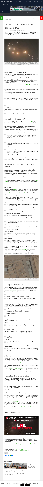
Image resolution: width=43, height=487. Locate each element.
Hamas (26, 18)
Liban (5, 19)
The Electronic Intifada (18, 449)
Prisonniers (25, 1)
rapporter (15, 401)
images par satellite (23, 249)
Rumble (26, 406)
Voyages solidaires (29, 12)
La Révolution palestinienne (6, 1)
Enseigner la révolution (4, 4)
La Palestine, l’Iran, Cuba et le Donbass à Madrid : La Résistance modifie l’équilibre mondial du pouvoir (9, 472)
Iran (35, 18)
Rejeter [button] (22, 485)
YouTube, (21, 406)
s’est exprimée (13, 290)
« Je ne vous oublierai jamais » (13, 362)
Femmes (15, 1)
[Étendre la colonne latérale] (1, 18)
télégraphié (15, 189)
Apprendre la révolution (5, 6)
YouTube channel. (16, 444)
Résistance (36, 1)
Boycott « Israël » (18, 12)
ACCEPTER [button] (27, 485)
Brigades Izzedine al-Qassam (10, 18)
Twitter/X (32, 406)
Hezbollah (31, 18)
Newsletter (36, 12)
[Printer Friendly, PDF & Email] (6, 453)
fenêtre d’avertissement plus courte (16, 192)
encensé (29, 121)
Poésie (19, 1)
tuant (26, 79)
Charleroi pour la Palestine (23, 450)
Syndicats (30, 1)
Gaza (24, 18)
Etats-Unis (19, 18)
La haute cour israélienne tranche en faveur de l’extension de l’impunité (20, 472)
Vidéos (3, 14)
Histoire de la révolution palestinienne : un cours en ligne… (5, 10)
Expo (23, 12)
